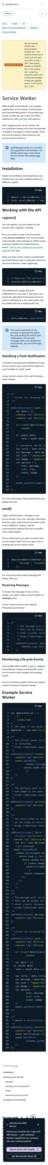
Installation (12, 168)
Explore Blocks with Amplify (22, 1149)
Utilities (33, 27)
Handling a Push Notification (23, 356)
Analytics (32, 666)
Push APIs (23, 119)
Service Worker (9, 32)
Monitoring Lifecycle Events (23, 659)
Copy (40, 190)
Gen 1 (5, 23)
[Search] (42, 13)
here (15, 501)
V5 (23, 23)
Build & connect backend (13, 27)
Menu (8, 13)
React (15, 23)
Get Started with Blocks (22, 1156)
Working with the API (21, 210)
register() (9, 218)
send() (6, 509)
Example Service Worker (14, 1099)
